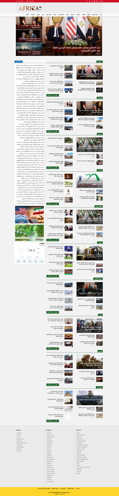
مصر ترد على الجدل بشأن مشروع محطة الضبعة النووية (28, 162)
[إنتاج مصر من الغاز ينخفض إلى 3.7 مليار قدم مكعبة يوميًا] (69, 112)
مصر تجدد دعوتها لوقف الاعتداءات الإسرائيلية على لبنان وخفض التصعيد (28, 112)
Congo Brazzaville (82, 445)
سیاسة (83, 15)
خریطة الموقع (55, 488)
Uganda (49, 477)
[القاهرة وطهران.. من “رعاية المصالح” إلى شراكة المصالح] (29, 49)
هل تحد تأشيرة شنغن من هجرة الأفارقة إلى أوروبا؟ (55, 408)
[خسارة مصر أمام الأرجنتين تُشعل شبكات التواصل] (69, 249)
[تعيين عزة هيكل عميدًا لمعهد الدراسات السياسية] (69, 200)
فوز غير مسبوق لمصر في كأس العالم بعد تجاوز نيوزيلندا (56, 271)
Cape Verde (50, 437)
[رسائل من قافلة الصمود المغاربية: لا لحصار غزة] (69, 380)
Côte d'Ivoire (81, 449)
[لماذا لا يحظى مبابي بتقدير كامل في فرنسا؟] (99, 270)
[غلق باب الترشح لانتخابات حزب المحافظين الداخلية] (69, 192)
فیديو (38, 15)
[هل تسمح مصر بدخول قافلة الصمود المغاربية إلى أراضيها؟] (69, 373)
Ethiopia (49, 443)
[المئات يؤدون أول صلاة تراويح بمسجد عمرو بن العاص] (99, 343)
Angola (49, 433)
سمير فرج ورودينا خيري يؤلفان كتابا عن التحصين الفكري (56, 227)
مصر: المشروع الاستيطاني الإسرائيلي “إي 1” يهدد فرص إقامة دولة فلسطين (28, 142)
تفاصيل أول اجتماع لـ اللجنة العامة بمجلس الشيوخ (54, 335)
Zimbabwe (50, 481)
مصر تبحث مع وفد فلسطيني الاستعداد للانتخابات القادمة (28, 85)
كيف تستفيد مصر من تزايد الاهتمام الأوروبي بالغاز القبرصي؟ (28, 201)
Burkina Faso (81, 435)
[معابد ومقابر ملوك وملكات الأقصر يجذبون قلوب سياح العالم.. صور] (69, 321)
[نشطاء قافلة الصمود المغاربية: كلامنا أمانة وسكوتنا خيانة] (69, 365)
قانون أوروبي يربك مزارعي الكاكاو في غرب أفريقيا (29, 151)
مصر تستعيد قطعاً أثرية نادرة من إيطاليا (55, 219)
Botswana (50, 435)
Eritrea (49, 439)
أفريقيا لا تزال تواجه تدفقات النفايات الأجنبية (31, 146)
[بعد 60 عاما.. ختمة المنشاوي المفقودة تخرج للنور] (69, 212)
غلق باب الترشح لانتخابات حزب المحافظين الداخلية (55, 190)
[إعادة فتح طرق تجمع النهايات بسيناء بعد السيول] (69, 156)
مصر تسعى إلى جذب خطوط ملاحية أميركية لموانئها (29, 67)
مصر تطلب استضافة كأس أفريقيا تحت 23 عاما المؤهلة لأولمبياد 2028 (90, 256)
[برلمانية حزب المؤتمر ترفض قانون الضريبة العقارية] (89, 181)
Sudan (19, 449)
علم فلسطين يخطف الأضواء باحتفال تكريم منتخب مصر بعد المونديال (86, 263)
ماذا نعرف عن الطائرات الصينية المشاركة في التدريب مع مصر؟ (28, 94)
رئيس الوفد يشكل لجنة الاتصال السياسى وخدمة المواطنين (87, 197)
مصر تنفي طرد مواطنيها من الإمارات (33, 81)
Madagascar (80, 461)
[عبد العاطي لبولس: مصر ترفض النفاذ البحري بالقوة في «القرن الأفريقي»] (72, 36)
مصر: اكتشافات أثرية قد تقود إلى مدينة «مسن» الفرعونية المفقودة (28, 196)
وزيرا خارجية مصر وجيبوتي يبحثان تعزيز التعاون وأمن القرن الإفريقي (28, 117)
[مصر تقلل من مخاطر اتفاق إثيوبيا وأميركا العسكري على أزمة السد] (99, 83)
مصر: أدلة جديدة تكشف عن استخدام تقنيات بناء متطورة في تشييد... (55, 393)
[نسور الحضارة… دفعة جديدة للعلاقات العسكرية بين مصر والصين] (69, 83)
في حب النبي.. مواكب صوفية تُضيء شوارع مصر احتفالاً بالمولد (28, 69)
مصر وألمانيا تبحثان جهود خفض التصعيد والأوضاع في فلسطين (28, 99)
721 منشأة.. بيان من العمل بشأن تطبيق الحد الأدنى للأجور (92, 328)
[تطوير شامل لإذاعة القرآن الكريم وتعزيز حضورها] (99, 336)
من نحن (78, 488)
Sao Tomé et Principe (83, 467)
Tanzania (49, 475)
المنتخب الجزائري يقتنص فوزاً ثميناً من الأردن (56, 263)
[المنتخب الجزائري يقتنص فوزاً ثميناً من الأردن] (69, 264)
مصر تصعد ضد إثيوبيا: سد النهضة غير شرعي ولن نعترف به (28, 131)
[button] (101, 15)
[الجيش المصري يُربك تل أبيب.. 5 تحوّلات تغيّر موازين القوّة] (89, 362)
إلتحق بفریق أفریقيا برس (44, 488)
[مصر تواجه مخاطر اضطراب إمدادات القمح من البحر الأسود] (99, 126)
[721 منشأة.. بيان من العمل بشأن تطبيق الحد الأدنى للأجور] (89, 325)
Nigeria (49, 463)
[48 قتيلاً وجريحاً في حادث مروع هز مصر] (99, 156)
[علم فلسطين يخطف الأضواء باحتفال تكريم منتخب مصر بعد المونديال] (99, 264)
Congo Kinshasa (82, 447)
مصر (88, 15)
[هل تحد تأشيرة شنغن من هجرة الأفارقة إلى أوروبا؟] (69, 409)
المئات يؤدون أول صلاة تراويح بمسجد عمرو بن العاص (87, 342)
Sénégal (79, 469)
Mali (78, 463)
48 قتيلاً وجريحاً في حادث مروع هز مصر (86, 155)
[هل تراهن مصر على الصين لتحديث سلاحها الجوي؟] (69, 285)
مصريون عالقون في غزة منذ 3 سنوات (86, 161)
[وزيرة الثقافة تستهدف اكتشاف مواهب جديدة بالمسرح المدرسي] (69, 236)
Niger (78, 465)
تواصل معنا (63, 488)
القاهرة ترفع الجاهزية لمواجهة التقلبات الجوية (56, 162)
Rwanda (49, 465)
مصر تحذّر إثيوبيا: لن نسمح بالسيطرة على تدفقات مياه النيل (28, 189)
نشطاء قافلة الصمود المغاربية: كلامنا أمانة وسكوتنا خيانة (55, 364)
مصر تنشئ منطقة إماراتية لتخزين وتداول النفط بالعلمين (28, 155)
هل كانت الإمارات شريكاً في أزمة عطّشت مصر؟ (30, 135)
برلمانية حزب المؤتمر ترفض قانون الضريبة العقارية (91, 183)
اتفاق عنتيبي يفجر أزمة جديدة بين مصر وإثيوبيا (31, 153)
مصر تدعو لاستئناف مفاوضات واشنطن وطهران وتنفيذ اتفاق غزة (28, 74)
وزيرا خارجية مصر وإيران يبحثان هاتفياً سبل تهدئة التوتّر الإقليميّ (28, 103)
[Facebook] (87, 1)
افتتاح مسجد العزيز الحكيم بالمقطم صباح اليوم (56, 327)
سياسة (99, 62)
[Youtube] (97, 1)
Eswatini (49, 441)
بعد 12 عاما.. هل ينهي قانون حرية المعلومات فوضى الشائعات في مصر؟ (28, 183)
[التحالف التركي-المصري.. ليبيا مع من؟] (89, 289)
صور (43, 15)
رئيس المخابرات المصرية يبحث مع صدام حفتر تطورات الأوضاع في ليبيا (28, 110)
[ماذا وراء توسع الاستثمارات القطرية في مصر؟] (69, 104)
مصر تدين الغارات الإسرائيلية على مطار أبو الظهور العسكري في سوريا (28, 160)
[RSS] (92, 1)
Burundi (79, 437)
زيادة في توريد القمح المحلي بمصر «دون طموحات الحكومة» (28, 171)
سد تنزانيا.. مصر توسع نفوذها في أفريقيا (32, 83)
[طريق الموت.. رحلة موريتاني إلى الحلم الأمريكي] (69, 401)
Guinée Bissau (81, 455)
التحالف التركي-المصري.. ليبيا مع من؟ (33, 76)
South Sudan (51, 473)
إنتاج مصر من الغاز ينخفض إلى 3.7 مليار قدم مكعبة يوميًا (28, 126)
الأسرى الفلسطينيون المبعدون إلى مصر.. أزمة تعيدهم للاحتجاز (28, 128)
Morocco (20, 441)
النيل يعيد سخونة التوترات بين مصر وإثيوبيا (32, 178)
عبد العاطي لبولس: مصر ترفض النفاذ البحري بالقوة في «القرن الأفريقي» (28, 65)
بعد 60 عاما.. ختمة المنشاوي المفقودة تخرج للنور (56, 211)
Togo (78, 473)
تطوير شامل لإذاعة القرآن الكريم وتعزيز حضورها (87, 336)
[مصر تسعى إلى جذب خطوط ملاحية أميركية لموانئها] (29, 23)
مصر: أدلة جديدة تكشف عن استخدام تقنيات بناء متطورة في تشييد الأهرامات (86, 234)
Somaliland (20, 447)
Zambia (49, 479)
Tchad (79, 471)
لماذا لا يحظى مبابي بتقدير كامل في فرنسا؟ (86, 270)
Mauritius (50, 457)
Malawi (49, 455)
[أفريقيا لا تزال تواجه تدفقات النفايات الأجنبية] (89, 398)
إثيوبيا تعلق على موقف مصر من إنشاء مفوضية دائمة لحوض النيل (28, 101)
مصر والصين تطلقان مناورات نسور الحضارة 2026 (30, 108)
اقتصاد (78, 15)
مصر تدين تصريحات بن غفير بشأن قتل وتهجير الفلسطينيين (28, 158)
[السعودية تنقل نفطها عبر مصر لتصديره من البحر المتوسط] (69, 119)
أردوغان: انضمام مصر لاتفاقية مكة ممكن (32, 198)
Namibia (49, 461)
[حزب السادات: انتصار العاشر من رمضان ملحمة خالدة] (69, 176)
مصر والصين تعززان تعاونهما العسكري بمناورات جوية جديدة (28, 194)
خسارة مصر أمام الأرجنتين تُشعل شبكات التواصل (55, 247)
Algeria (19, 433)
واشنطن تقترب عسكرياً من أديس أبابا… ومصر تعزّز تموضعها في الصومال (28, 106)
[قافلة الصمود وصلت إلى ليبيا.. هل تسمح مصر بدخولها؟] (69, 357)
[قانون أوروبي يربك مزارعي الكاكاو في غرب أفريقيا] (99, 409)
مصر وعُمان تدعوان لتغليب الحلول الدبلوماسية (31, 115)
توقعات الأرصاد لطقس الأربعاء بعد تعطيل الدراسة (55, 146)
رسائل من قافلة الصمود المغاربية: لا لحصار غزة (55, 379)
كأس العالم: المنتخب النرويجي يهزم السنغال (56, 255)
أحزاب (67, 15)
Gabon (79, 453)
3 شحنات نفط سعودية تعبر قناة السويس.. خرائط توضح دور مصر (28, 180)
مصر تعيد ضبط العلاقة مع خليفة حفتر (33, 121)
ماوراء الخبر (48, 15)
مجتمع (72, 15)
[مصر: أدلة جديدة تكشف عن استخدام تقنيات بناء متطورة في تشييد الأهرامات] (99, 234)
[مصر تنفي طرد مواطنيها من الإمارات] (69, 68)
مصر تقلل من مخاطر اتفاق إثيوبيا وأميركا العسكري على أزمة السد (28, 72)
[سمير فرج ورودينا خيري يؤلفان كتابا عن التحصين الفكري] (69, 228)
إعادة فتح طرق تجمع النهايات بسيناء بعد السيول (56, 154)
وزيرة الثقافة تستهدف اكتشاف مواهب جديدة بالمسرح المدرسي (55, 234)
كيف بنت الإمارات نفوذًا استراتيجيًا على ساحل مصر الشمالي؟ (28, 92)
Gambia (49, 445)
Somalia (19, 445)
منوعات (33, 15)
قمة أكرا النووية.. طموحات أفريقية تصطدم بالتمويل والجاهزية (28, 149)
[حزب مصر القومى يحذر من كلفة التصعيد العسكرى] (99, 192)
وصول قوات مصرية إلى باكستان (55, 138)
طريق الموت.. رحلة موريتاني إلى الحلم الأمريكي (55, 400)
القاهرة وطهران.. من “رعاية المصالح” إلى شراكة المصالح (28, 79)
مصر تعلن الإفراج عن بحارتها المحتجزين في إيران (30, 169)
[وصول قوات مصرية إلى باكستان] (69, 140)
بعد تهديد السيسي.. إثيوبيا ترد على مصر (87, 372)
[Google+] (89, 1)
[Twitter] (94, 1)
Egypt (19, 435)
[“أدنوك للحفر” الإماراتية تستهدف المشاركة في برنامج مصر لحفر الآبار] (99, 119)
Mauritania (20, 439)
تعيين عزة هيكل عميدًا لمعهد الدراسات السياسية (56, 198)
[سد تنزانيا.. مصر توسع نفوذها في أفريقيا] (99, 307)
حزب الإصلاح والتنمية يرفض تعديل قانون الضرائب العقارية (54, 183)
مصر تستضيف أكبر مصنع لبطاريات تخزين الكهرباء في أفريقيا (28, 176)
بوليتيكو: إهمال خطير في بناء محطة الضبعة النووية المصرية (28, 173)
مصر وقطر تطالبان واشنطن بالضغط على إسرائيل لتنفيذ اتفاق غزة (28, 144)
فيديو (100, 351)
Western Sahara (22, 443)
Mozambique (51, 459)
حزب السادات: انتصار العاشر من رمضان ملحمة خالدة (55, 175)
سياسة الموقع (70, 488)
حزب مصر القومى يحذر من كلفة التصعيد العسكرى (87, 191)
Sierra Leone (51, 469)
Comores (79, 443)
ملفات (27, 15)
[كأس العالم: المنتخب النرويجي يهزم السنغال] (69, 256)
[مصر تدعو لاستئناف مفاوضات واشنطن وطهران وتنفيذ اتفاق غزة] (29, 36)
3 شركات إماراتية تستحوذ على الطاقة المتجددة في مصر (28, 192)
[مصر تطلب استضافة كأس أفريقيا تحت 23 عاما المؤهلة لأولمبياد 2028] (89, 253)
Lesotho (49, 451)
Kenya (49, 449)
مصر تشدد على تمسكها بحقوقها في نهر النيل (31, 137)
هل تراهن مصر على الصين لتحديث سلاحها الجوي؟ (30, 88)
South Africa (51, 471)
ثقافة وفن (61, 15)
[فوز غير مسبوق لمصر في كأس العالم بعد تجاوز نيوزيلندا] (69, 272)
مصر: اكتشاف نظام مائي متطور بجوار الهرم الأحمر (55, 415)
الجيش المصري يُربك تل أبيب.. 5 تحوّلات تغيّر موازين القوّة (92, 364)
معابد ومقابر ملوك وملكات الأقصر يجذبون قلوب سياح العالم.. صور (55, 320)
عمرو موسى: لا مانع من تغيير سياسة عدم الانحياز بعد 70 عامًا (28, 203)
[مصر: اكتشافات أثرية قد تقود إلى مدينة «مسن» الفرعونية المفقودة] (99, 228)
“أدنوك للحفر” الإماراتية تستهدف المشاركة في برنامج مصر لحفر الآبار (28, 90)
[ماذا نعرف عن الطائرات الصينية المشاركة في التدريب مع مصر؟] (69, 300)
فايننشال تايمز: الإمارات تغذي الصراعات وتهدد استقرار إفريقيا (28, 185)
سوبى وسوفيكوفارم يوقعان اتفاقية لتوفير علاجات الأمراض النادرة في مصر (56, 343)
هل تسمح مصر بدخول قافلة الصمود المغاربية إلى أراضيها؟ (56, 371)
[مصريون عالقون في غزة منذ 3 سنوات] (99, 162)
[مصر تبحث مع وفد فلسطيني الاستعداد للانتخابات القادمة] (69, 75)
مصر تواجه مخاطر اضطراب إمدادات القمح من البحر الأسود (28, 119)
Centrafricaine (81, 441)
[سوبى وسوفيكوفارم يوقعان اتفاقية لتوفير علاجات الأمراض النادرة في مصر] (69, 344)
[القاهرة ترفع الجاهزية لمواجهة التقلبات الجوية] (69, 163)
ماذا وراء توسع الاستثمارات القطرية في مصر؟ (31, 124)
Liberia (49, 453)
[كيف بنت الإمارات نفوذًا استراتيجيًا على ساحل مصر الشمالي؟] (69, 293)
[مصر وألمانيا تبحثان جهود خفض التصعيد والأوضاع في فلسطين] (69, 91)
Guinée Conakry (82, 457)
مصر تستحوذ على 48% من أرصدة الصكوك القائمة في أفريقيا (28, 167)
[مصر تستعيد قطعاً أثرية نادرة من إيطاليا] (69, 220)
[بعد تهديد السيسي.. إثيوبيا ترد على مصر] (99, 373)
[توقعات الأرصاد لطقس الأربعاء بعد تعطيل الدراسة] (69, 148)
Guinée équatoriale (82, 459)
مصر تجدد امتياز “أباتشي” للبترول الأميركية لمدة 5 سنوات (28, 164)
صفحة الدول (95, 15)
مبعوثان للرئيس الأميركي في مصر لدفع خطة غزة (30, 187)
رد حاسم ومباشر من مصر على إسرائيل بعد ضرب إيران (87, 378)
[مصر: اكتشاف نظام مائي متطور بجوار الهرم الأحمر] (69, 417)
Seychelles (50, 467)
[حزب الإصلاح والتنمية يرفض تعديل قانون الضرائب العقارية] (69, 184)
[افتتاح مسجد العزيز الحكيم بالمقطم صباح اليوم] (69, 329)
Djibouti (79, 451)
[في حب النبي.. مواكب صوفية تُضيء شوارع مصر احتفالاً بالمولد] (89, 144)
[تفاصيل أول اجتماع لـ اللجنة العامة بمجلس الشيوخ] (69, 336)
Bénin (78, 433)
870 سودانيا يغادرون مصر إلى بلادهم (33, 140)
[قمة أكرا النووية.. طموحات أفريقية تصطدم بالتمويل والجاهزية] (69, 127)
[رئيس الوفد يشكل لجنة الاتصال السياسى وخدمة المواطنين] (99, 198)
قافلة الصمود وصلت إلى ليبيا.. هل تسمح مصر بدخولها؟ (55, 356)
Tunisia (19, 451)
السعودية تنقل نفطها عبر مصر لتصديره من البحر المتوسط (28, 133)
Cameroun (80, 439)
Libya (19, 437)
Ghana (49, 447)
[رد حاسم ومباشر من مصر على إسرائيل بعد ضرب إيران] (99, 379)
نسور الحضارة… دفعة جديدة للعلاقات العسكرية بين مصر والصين (28, 97)
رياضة (54, 15)
